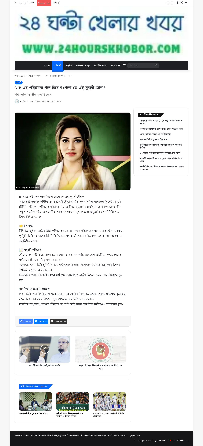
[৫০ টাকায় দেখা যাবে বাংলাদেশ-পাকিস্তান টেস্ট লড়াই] (109, 401)
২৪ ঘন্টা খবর (24, 101)
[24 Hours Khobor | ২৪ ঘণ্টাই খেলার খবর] (101, 33)
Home (19, 76)
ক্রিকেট (58, 65)
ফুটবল (69, 65)
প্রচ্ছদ (47, 65)
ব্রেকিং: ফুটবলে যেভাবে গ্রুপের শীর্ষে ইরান (67, 2)
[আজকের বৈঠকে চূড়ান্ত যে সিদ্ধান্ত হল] (35, 401)
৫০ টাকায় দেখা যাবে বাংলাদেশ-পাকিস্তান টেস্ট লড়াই (108, 415)
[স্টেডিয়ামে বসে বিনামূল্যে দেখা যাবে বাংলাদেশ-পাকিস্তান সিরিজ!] (72, 401)
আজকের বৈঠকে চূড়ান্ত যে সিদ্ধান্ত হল (33, 413)
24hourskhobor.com (180, 440)
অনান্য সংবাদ (115, 65)
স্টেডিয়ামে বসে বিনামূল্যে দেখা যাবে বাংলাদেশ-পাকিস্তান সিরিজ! (69, 415)
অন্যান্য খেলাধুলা (84, 65)
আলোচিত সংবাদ (100, 65)
